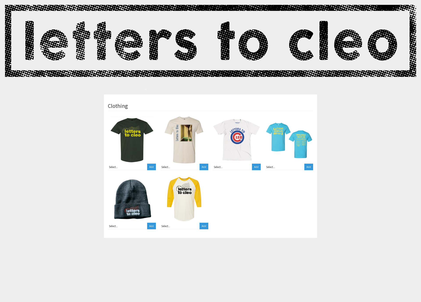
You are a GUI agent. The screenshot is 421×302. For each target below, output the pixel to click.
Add (151, 166)
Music (164, 264)
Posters (165, 259)
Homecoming (169, 269)
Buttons (165, 295)
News (156, 89)
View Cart (306, 89)
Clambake (167, 285)
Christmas (166, 290)
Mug (163, 275)
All (162, 249)
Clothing (166, 254)
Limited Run (287, 249)
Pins (163, 280)
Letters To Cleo (119, 89)
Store (139, 89)
